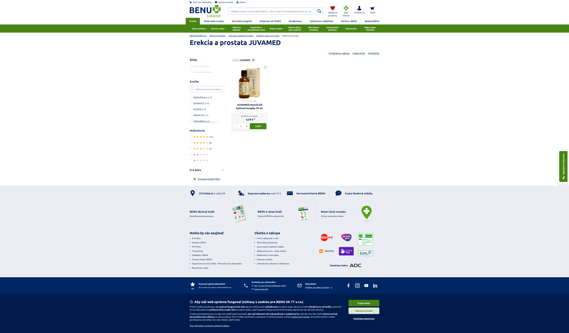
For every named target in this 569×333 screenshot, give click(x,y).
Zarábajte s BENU (200, 255)
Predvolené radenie (339, 53)
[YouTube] (366, 285)
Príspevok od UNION (270, 21)
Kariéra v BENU (349, 21)
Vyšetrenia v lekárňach (321, 21)
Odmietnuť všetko (364, 310)
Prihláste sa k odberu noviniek (317, 287)
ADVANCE (198, 103)
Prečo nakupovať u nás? (268, 238)
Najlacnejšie (359, 53)
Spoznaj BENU (372, 21)
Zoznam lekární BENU (202, 259)
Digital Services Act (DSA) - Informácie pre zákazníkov (217, 263)
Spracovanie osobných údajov (270, 246)
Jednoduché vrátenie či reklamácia (273, 263)
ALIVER (197, 109)
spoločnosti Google (301, 316)
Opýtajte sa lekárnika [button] (563, 164)
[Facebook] (348, 285)
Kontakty (196, 238)
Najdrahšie (373, 53)
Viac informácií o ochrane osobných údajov (209, 325)
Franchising (197, 251)
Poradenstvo (295, 21)
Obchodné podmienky (267, 242)
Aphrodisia (199, 121)
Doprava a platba (264, 259)
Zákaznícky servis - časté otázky (271, 251)
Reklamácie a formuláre (268, 255)
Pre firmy (196, 246)
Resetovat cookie (200, 267)
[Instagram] (357, 285)
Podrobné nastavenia (364, 318)
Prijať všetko (364, 303)
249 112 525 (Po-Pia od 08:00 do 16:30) (270, 285)
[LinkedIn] (375, 285)
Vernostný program (242, 21)
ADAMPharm (200, 97)
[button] (359, 11)
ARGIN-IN (198, 115)
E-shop (192, 21)
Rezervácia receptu (214, 21)
